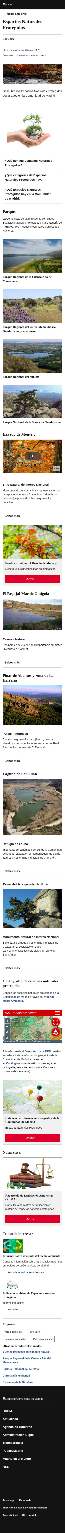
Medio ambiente (17, 13)
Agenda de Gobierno (17, 1427)
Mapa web (25, 1500)
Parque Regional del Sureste (21, 1369)
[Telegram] (27, 1488)
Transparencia (13, 1442)
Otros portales (30, 1515)
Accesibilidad (10, 1515)
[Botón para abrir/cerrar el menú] (60, 4)
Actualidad (10, 1419)
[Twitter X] (27, 1478)
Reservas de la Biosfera (18, 1382)
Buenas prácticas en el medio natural (26, 1351)
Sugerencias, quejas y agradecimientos (25, 1507)
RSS (6, 1466)
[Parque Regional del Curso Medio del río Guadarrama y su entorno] (32, 312)
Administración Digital (18, 1435)
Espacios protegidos (15, 1339)
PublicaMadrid (13, 1450)
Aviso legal (9, 1500)
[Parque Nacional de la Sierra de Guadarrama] (32, 405)
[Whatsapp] (57, 1478)
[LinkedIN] (47, 1478)
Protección (34, 1331)
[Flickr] (17, 1488)
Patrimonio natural (42, 1339)
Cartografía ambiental (16, 1375)
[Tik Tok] (7, 1488)
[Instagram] (17, 1478)
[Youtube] (37, 1478)
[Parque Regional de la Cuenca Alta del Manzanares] (32, 262)
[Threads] (37, 1488)
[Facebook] (7, 1478)
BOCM (7, 1411)
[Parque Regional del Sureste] (32, 360)
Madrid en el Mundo (17, 1458)
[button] (32, 579)
